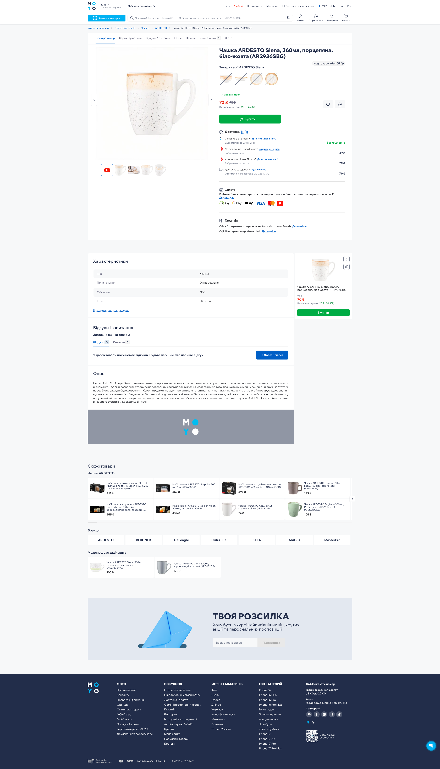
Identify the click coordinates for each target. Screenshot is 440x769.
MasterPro (332, 540)
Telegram (332, 714)
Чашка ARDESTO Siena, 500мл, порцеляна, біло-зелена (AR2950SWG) (124, 565)
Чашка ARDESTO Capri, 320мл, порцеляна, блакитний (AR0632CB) (194, 565)
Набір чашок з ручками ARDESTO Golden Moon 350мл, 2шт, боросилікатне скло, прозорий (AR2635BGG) (126, 507)
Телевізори (266, 709)
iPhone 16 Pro (267, 699)
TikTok (339, 714)
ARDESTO (106, 540)
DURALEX (219, 540)
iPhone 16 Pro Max (270, 704)
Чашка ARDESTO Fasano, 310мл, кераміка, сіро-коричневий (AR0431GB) (323, 486)
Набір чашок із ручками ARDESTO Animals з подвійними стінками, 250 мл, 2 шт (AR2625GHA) (127, 486)
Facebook (317, 714)
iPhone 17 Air (267, 738)
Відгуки (100, 342)
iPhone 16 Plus (268, 695)
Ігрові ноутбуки (269, 729)
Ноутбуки (265, 724)
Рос (349, 6)
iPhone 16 (265, 690)
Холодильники (268, 719)
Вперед (211, 100)
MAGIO (294, 540)
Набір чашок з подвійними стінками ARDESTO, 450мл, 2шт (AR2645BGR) (259, 486)
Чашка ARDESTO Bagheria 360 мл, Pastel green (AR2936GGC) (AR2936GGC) (324, 507)
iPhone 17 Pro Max (270, 748)
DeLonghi (181, 540)
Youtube (309, 714)
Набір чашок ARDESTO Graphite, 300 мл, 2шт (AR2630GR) (193, 486)
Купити (250, 119)
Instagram (324, 714)
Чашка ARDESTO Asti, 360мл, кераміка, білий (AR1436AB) (255, 507)
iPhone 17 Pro (267, 743)
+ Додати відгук (272, 355)
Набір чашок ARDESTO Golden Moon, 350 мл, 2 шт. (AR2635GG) (194, 507)
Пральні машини (270, 714)
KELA (257, 540)
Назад (94, 100)
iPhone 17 (265, 734)
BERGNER (143, 540)
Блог (227, 6)
